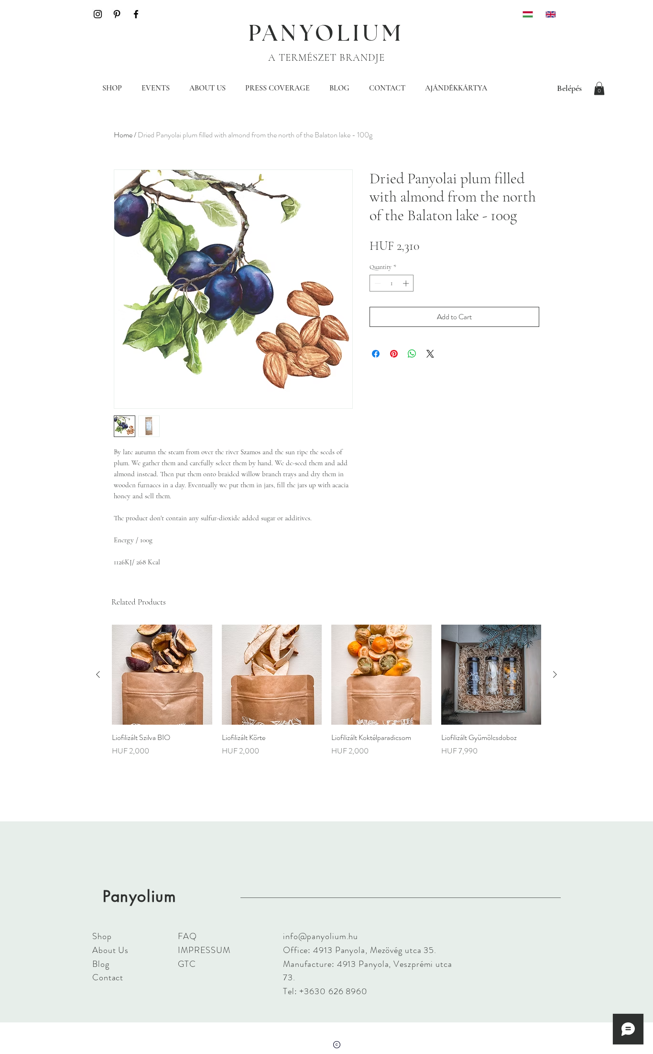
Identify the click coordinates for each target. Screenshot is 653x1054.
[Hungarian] (527, 14)
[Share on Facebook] (375, 353)
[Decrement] (376, 283)
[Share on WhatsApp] (412, 353)
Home (123, 134)
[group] (326, 696)
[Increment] (407, 283)
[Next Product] (555, 674)
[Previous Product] (98, 674)
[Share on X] (430, 353)
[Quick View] (162, 675)
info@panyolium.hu (320, 936)
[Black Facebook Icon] (136, 14)
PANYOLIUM (326, 33)
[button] (599, 88)
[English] (549, 14)
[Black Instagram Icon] (97, 14)
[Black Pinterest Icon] (116, 14)
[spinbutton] (391, 283)
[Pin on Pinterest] (394, 353)
